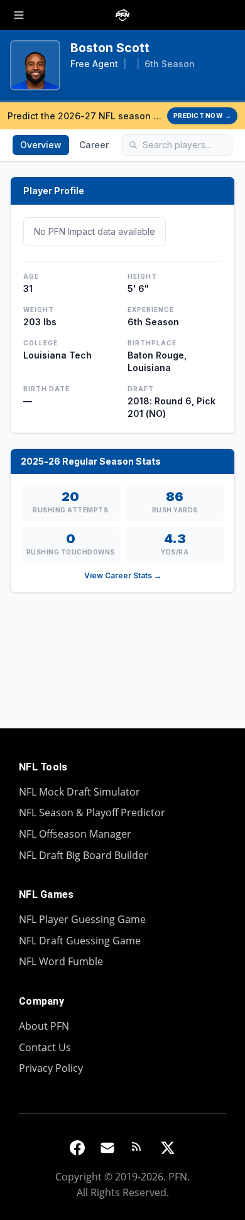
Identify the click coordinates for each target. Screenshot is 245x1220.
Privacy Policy (51, 1068)
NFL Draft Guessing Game (80, 940)
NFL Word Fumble (61, 961)
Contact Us (45, 1047)
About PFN (44, 1026)
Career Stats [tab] (106, 144)
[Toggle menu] (19, 15)
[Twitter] (168, 1148)
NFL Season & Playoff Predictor (92, 812)
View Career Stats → (122, 575)
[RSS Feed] (137, 1148)
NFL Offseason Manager (75, 834)
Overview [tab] (41, 144)
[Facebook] (77, 1148)
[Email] (107, 1148)
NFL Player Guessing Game (82, 919)
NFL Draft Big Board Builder (83, 855)
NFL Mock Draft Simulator (79, 792)
